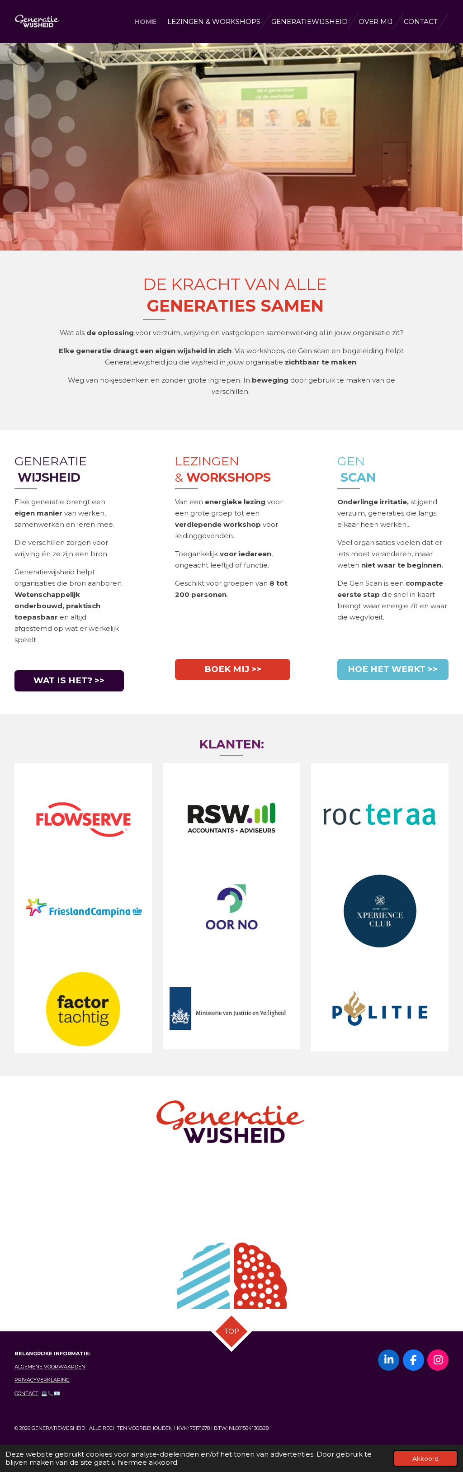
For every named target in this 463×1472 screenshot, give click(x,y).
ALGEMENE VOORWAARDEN (49, 1366)
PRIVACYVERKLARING (42, 1380)
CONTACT (26, 1393)
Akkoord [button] (425, 1458)
